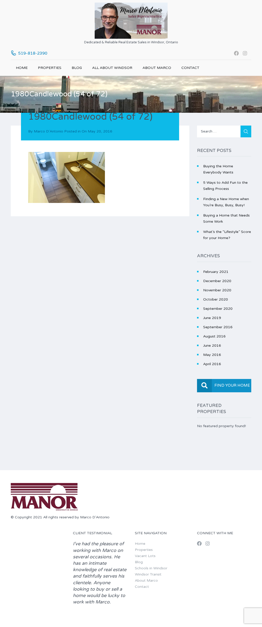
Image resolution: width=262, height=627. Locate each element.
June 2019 (212, 318)
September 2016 (218, 327)
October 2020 (215, 299)
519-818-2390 (32, 53)
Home (22, 68)
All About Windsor (112, 68)
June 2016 (212, 345)
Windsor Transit (148, 574)
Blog (77, 68)
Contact (190, 68)
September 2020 (218, 308)
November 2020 (217, 290)
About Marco (157, 68)
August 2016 (214, 336)
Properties (49, 68)
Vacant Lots (145, 556)
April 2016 (212, 364)
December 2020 (217, 281)
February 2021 (215, 272)
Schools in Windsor (151, 568)
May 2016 (212, 355)
